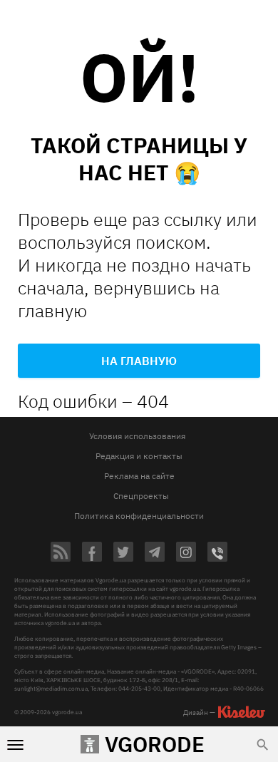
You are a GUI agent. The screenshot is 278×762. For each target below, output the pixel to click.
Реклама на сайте (139, 475)
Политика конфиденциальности (139, 515)
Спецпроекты (141, 495)
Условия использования (137, 436)
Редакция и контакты (139, 455)
